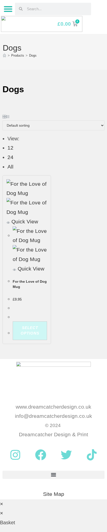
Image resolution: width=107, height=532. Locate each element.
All (10, 167)
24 (10, 157)
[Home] (4, 55)
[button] (8, 9)
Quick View (24, 221)
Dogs (33, 55)
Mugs (16, 275)
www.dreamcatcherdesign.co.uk (53, 407)
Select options (30, 331)
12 (10, 148)
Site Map (53, 494)
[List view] (7, 115)
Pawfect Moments (34, 275)
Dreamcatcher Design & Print (53, 434)
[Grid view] (4, 115)
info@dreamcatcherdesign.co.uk (53, 416)
